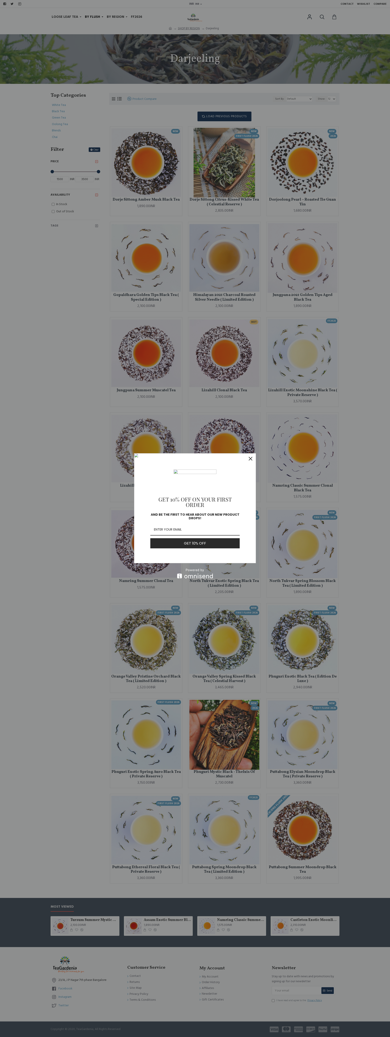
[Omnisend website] (195, 573)
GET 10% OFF (195, 543)
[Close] (250, 458)
